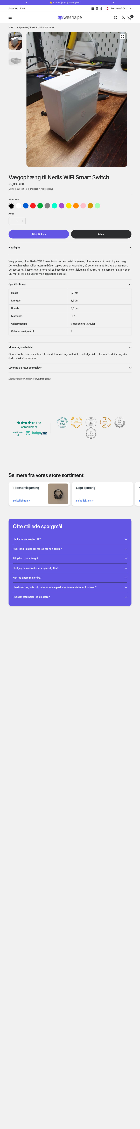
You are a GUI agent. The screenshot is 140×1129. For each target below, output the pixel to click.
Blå (26, 205)
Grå (47, 205)
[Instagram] (97, 8)
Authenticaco (44, 378)
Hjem (11, 27)
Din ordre (13, 8)
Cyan (54, 205)
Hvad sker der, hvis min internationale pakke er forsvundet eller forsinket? (54, 587)
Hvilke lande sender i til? (27, 539)
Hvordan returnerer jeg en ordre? (31, 596)
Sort (11, 205)
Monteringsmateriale (20, 347)
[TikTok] (101, 8)
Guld (90, 205)
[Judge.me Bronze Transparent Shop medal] (105, 422)
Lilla (61, 205)
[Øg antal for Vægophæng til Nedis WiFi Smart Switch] (22, 221)
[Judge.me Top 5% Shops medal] (119, 422)
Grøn (40, 205)
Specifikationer (17, 284)
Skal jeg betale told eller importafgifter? (35, 568)
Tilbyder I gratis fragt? (25, 558)
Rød (33, 205)
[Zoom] (122, 36)
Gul (69, 205)
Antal (11, 213)
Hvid (18, 205)
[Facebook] (92, 8)
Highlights (14, 247)
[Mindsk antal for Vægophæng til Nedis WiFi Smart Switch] (11, 221)
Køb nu (101, 234)
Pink (83, 205)
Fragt (26, 189)
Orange (76, 205)
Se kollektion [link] (20, 500)
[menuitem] (14, 8)
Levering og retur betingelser (25, 367)
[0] (128, 17)
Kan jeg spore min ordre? (27, 577)
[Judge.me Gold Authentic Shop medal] (76, 422)
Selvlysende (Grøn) (97, 205)
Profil (22, 8)
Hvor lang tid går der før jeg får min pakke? (37, 548)
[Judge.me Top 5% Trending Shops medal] (91, 433)
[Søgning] (115, 17)
